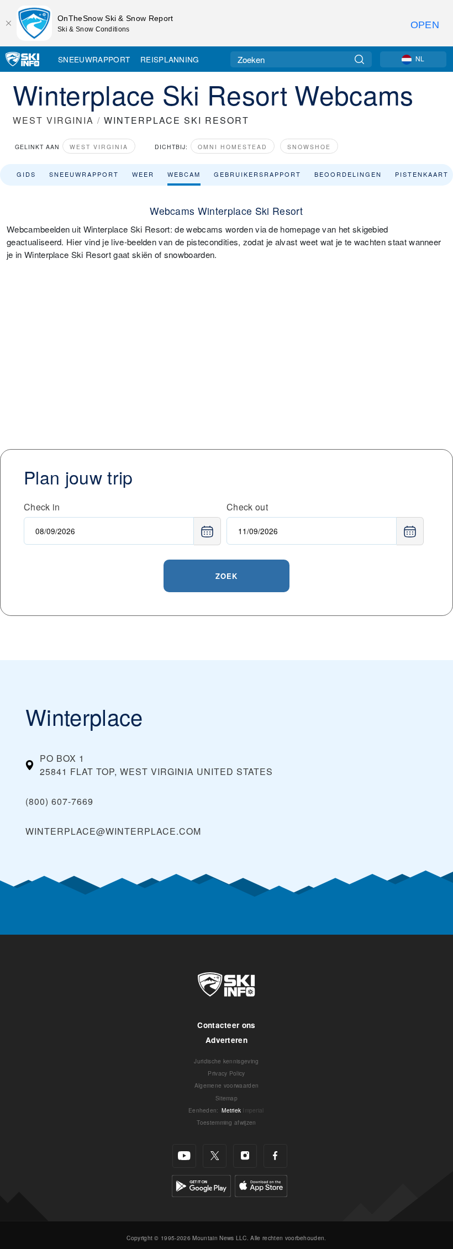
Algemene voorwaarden (226, 1085)
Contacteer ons (226, 1025)
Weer (143, 174)
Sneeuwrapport (94, 59)
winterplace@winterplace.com (113, 831)
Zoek (226, 576)
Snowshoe (309, 147)
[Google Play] (201, 1184)
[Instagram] (245, 1156)
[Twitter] (215, 1156)
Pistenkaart (422, 174)
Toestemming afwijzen (226, 1122)
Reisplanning (169, 59)
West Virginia (99, 147)
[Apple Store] (261, 1184)
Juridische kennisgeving (226, 1061)
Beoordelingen (348, 174)
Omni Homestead (232, 147)
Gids (26, 174)
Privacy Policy (226, 1073)
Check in (42, 506)
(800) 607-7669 (59, 801)
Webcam (184, 174)
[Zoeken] (359, 59)
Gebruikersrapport (257, 174)
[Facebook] (275, 1156)
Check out (247, 506)
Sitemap (226, 1098)
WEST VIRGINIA (53, 120)
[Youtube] (184, 1156)
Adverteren (226, 1040)
